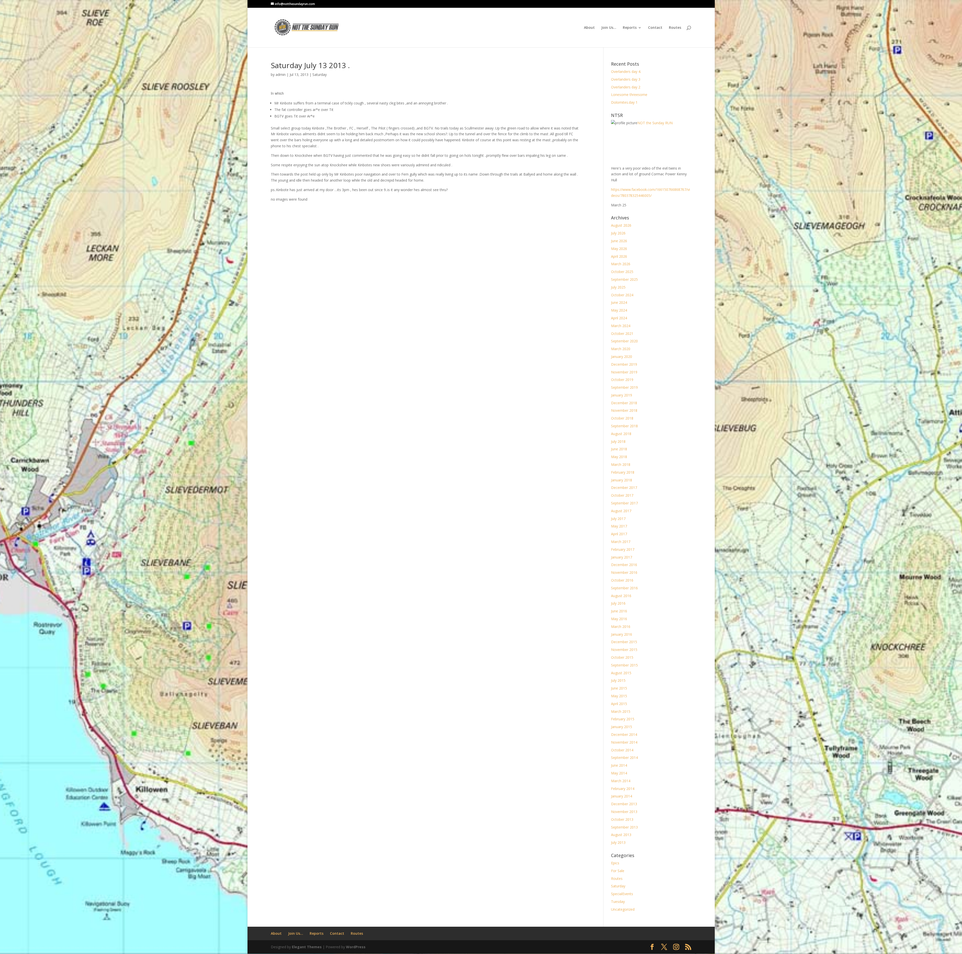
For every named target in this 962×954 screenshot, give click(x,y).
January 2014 (621, 796)
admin (281, 74)
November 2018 (624, 410)
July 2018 (618, 441)
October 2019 (622, 379)
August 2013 (621, 834)
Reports (630, 28)
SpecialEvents (622, 893)
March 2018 (620, 464)
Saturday (319, 74)
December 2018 (624, 402)
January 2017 (621, 557)
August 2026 (621, 225)
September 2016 (624, 588)
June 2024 (619, 302)
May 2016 (619, 618)
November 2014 (624, 742)
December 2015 (624, 641)
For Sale (617, 870)
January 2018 (621, 480)
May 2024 (619, 310)
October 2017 (622, 495)
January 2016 (621, 634)
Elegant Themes (307, 946)
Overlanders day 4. (626, 71)
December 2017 (624, 487)
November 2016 (624, 572)
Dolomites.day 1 (624, 102)
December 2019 (624, 364)
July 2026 (618, 233)
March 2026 (620, 263)
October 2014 (622, 750)
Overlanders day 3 (625, 79)
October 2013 (622, 819)
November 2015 (624, 649)
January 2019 (621, 395)
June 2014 (619, 765)
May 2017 (619, 526)
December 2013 (624, 803)
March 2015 (620, 711)
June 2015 (619, 688)
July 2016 (618, 603)
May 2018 (619, 456)
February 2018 (622, 472)
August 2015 (621, 672)
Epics (615, 863)
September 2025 (624, 279)
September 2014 (624, 757)
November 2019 (624, 372)
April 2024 (619, 318)
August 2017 (621, 510)
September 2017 (624, 503)
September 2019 (624, 387)
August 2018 (621, 433)
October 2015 (622, 657)
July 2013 (618, 842)
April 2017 (619, 533)
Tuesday (618, 901)
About (589, 28)
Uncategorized (623, 909)
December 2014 (624, 734)
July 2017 (618, 518)
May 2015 (619, 696)
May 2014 (619, 773)
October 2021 (622, 333)
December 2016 (624, 564)
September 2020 (624, 341)
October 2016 (622, 580)
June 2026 (619, 240)
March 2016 (620, 626)
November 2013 (624, 811)
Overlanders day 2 (625, 87)
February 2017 (622, 549)
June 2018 (619, 449)
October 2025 (622, 271)
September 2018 (624, 426)
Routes (675, 28)
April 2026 (619, 256)
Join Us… (608, 28)
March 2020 (620, 348)
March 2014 (620, 780)
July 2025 (618, 287)
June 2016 (619, 611)
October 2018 (622, 418)
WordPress (356, 946)
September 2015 (624, 665)
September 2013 (624, 827)
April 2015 (619, 703)
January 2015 (621, 726)
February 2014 (622, 788)
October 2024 (622, 295)
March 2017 (620, 541)
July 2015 (618, 680)
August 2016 (621, 595)
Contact (655, 28)
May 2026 (619, 248)
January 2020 (621, 356)
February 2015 (622, 719)
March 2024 (620, 325)
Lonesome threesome (629, 94)
